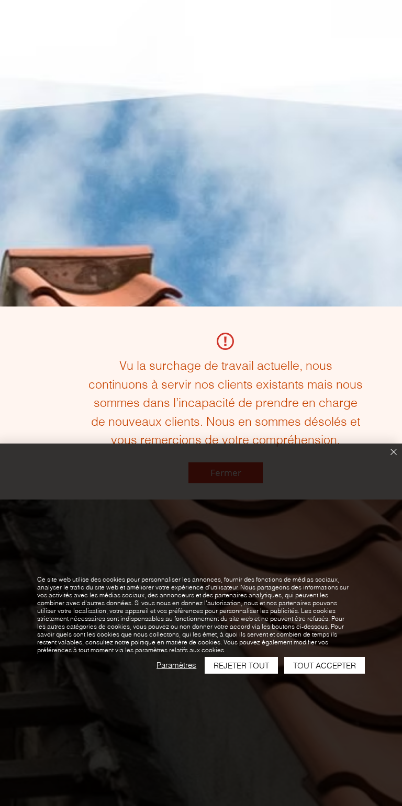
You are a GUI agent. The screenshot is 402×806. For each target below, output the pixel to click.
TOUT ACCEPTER (324, 666)
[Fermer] (393, 453)
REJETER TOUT (241, 666)
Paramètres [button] (176, 665)
